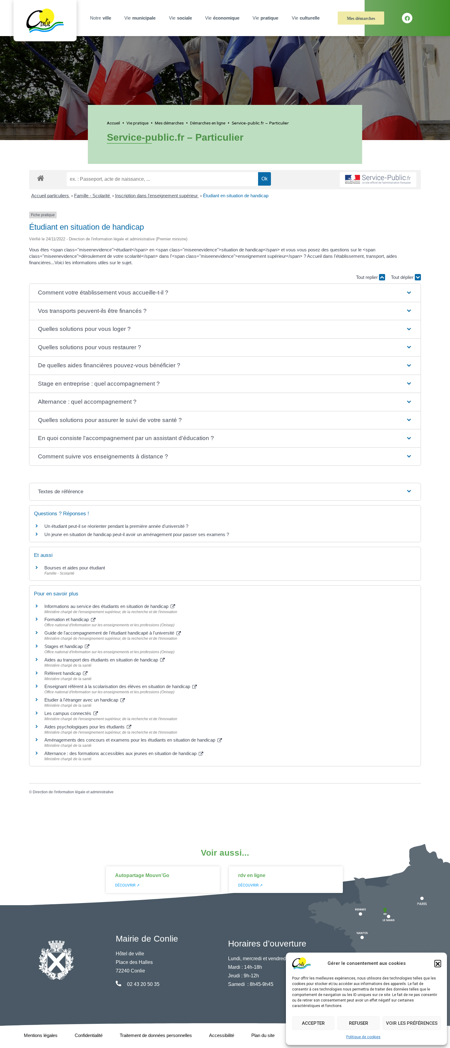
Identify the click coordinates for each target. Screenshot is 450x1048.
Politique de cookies (363, 1037)
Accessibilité (221, 1035)
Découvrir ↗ (127, 885)
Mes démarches (361, 18)
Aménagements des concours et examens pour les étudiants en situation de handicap (130, 739)
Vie (140, 17)
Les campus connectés (68, 713)
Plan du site (263, 1035)
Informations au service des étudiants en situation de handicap (107, 606)
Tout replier (367, 277)
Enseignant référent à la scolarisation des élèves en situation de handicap (117, 686)
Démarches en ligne (207, 122)
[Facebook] (407, 18)
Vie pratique (137, 122)
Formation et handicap (67, 619)
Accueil (113, 122)
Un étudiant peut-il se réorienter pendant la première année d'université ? (116, 526)
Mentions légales (41, 1035)
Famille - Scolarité (92, 195)
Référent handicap (63, 673)
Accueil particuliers (50, 195)
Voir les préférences (411, 1023)
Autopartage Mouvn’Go (142, 875)
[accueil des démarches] (40, 177)
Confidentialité (89, 1035)
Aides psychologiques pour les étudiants (85, 726)
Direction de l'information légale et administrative (73, 792)
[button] (438, 963)
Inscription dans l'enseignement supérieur (157, 195)
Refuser (358, 1023)
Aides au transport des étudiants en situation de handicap (101, 659)
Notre (100, 17)
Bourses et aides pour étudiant (74, 567)
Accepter (313, 1023)
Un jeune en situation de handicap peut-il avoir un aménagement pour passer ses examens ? (136, 534)
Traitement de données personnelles (156, 1035)
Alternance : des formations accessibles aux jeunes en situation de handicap (121, 753)
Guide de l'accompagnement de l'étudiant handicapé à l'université (109, 632)
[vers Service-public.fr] (378, 179)
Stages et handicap (64, 646)
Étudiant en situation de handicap (235, 195)
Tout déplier (403, 277)
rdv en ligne (251, 875)
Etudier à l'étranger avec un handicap (81, 699)
